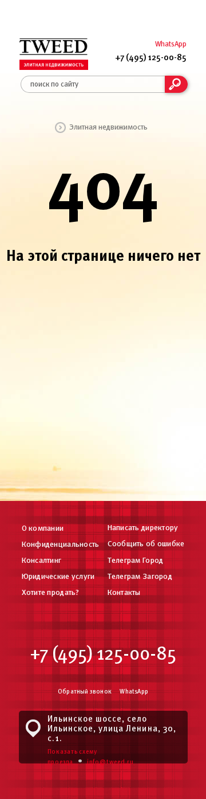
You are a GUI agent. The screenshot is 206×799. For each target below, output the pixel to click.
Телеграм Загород (140, 577)
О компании (43, 528)
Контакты (124, 593)
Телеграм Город (136, 561)
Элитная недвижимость (108, 127)
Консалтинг (42, 561)
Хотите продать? (51, 593)
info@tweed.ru (110, 762)
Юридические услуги (58, 577)
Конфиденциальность (61, 545)
